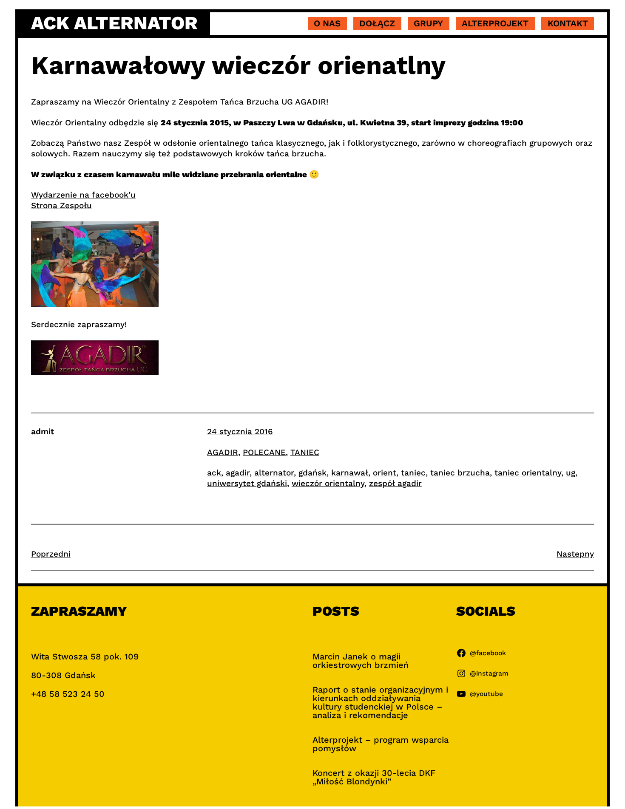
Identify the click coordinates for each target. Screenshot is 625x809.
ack (214, 473)
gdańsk (312, 473)
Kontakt (568, 23)
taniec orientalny (527, 473)
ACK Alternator (114, 23)
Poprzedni (51, 554)
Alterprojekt (495, 23)
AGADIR (222, 452)
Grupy (428, 23)
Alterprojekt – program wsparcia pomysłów (380, 743)
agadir (238, 473)
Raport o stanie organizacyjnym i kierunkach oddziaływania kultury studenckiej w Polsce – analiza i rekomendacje (380, 702)
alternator (274, 473)
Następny (575, 554)
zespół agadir (395, 483)
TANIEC (304, 452)
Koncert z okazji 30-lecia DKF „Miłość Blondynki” (373, 777)
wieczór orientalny (328, 483)
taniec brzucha (460, 473)
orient (384, 473)
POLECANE (264, 452)
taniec (413, 473)
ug (570, 473)
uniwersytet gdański (247, 483)
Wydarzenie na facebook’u (83, 195)
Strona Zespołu (61, 205)
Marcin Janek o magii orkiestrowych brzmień (360, 660)
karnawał (349, 473)
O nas (327, 23)
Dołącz (377, 23)
